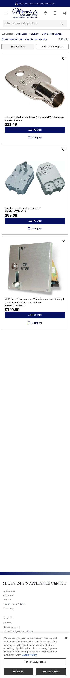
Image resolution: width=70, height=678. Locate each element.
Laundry (35, 34)
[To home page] (24, 13)
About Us (8, 618)
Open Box (8, 595)
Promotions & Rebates (14, 604)
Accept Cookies (50, 671)
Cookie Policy (29, 655)
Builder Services (11, 627)
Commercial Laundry (52, 34)
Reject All (18, 671)
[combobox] (52, 46)
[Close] (66, 638)
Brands (7, 599)
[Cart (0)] (64, 13)
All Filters (20, 46)
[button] (5, 13)
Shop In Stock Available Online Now (37, 3)
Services (7, 622)
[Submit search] (61, 23)
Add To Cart (35, 130)
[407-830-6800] (55, 13)
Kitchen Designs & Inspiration (18, 631)
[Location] (45, 13)
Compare (37, 137)
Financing (8, 608)
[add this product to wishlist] (64, 58)
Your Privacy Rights (35, 662)
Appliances (21, 34)
